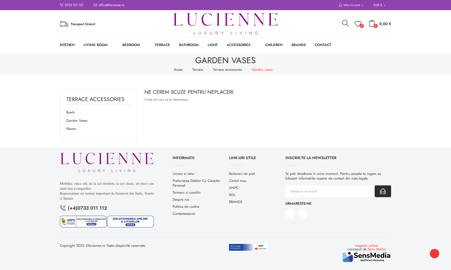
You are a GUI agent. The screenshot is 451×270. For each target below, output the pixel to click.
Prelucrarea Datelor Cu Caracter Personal (196, 183)
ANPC (233, 187)
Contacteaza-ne (184, 213)
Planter (71, 128)
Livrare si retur (183, 173)
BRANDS (235, 202)
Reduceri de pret (242, 173)
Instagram (303, 213)
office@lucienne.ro (111, 5)
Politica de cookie (186, 206)
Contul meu (237, 180)
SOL (232, 194)
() (361, 25)
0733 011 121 (74, 5)
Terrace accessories (95, 100)
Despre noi (181, 199)
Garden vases (76, 120)
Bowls (70, 112)
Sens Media (376, 249)
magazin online (366, 245)
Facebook (290, 213)
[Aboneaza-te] (383, 191)
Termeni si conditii (187, 192)
